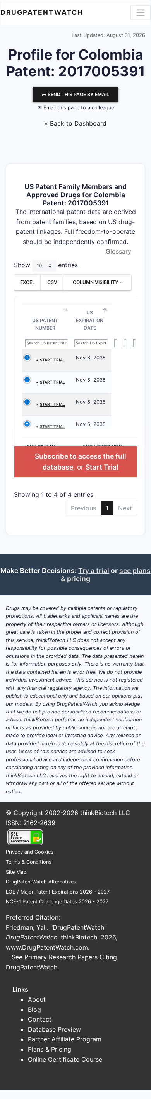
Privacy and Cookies (29, 852)
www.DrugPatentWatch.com (47, 947)
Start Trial (102, 467)
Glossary (118, 251)
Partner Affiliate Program (64, 1039)
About (37, 999)
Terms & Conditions (28, 862)
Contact (39, 1019)
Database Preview (54, 1029)
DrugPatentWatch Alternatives (41, 882)
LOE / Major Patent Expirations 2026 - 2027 (58, 892)
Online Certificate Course (65, 1059)
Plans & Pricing (49, 1049)
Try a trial (93, 570)
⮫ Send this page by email (75, 94)
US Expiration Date (89, 320)
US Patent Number (45, 324)
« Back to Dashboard (75, 123)
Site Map (16, 872)
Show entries (46, 265)
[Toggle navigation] (140, 12)
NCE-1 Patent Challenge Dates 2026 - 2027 (57, 901)
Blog (34, 1009)
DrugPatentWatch (41, 12)
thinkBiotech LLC (105, 813)
